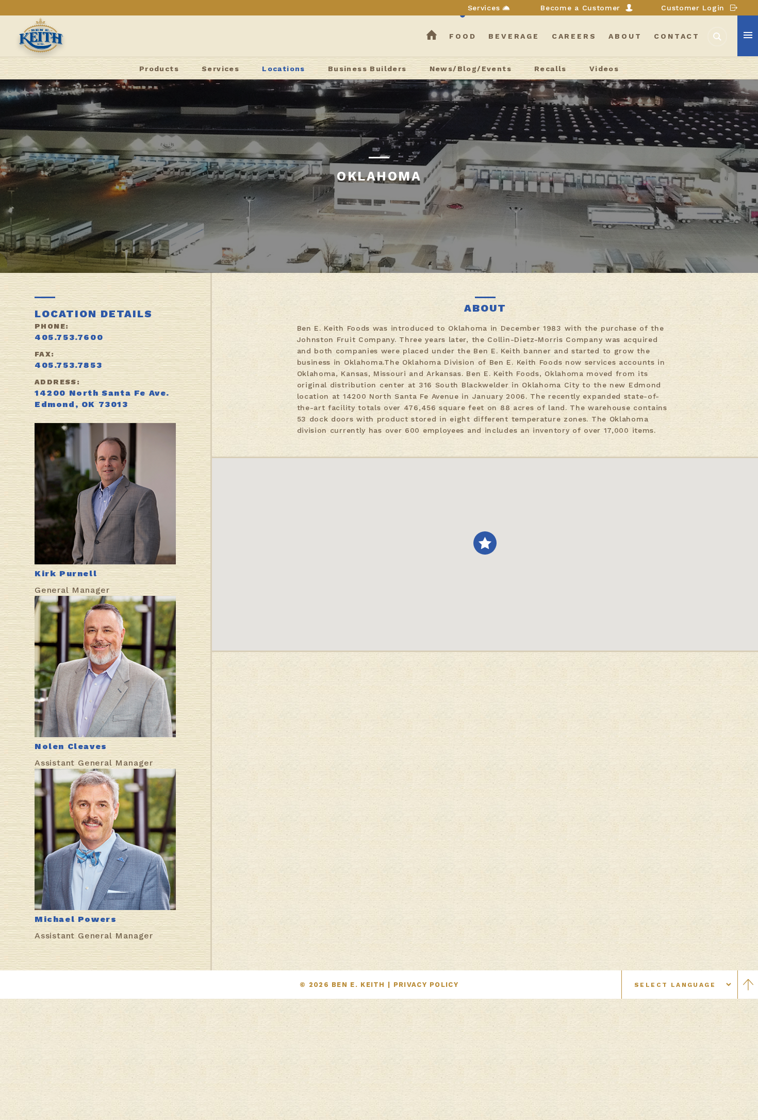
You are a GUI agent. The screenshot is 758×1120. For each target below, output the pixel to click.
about (624, 36)
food (462, 36)
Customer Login (692, 8)
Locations (283, 68)
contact (677, 36)
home (431, 36)
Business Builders (367, 68)
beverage (513, 36)
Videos (604, 68)
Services (484, 8)
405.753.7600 (69, 337)
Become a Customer (580, 8)
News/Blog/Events (471, 68)
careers (574, 36)
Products (159, 68)
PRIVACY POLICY (425, 984)
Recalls (550, 68)
